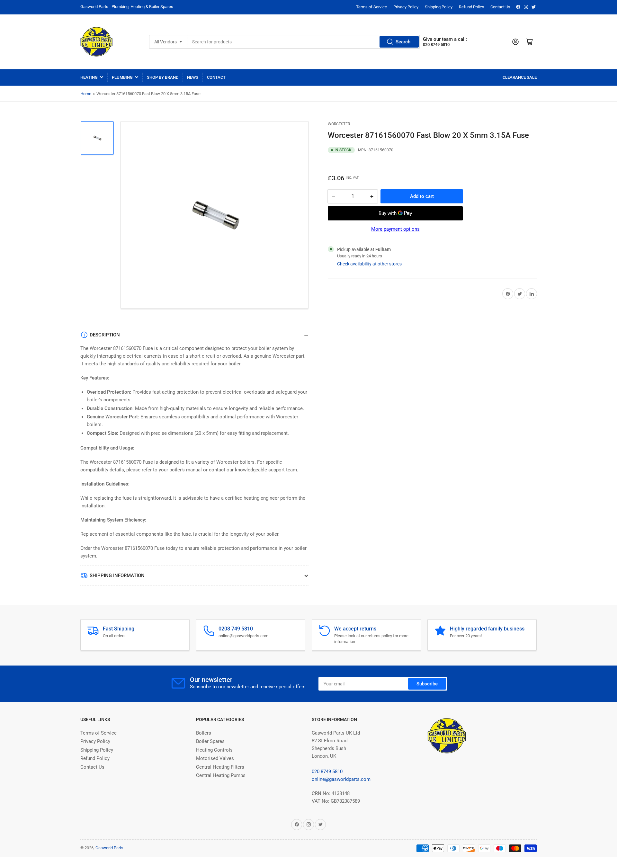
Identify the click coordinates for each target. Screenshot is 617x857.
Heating (89, 77)
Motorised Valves (215, 758)
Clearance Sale (520, 77)
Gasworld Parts (109, 847)
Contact (216, 77)
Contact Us (500, 6)
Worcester (339, 124)
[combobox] (303, 42)
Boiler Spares (210, 741)
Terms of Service (371, 6)
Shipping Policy (438, 6)
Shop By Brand (162, 77)
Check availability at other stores (369, 263)
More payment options (395, 229)
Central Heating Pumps (221, 775)
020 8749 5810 (327, 771)
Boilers (203, 733)
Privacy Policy (405, 6)
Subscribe (427, 684)
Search (403, 42)
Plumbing (122, 77)
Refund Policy (471, 6)
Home (85, 93)
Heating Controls (214, 750)
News (192, 77)
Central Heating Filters (220, 767)
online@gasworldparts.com (341, 779)
